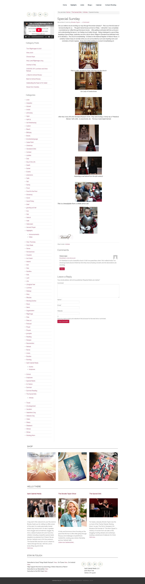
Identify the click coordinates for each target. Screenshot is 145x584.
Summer (29, 387)
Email (59, 305)
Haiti (27, 221)
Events (28, 172)
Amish (28, 109)
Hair (27, 214)
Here (55, 562)
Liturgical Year (30, 284)
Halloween (29, 224)
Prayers (28, 330)
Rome (28, 350)
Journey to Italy (31, 64)
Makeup (28, 291)
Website (60, 311)
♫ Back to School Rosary (34, 75)
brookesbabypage (32, 139)
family (28, 185)
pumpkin (29, 333)
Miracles (28, 297)
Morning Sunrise (31, 301)
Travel (28, 403)
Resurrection (30, 343)
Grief (27, 204)
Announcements (34, 234)
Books (28, 136)
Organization (30, 310)
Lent (27, 278)
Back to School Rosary (33, 79)
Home (28, 248)
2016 (27, 100)
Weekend (29, 425)
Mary (27, 294)
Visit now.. (30, 548)
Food (28, 188)
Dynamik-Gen (65, 580)
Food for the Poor (31, 191)
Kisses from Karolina (32, 87)
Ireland (28, 261)
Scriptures (32, 369)
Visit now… (92, 537)
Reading (28, 337)
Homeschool (30, 252)
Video (30, 237)
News (28, 307)
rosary (28, 353)
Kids (27, 274)
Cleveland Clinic (31, 149)
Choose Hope (30, 56)
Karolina (28, 271)
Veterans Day (30, 416)
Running (28, 359)
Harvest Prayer (30, 227)
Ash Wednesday (31, 122)
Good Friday (30, 201)
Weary (28, 422)
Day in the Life (30, 162)
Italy (27, 268)
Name (59, 299)
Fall (27, 181)
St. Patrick (29, 384)
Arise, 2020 (29, 52)
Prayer (28, 327)
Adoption (29, 103)
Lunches (29, 288)
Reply (62, 268)
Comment (60, 283)
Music (28, 304)
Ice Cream (29, 258)
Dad (27, 158)
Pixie (27, 317)
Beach (28, 129)
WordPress (86, 580)
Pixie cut (28, 320)
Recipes (28, 340)
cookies (28, 155)
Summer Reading (31, 390)
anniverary (29, 113)
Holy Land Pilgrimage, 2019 (34, 60)
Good (28, 198)
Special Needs (30, 381)
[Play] (26, 37)
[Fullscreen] (52, 37)
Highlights (29, 230)
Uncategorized (30, 406)
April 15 (28, 119)
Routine (28, 356)
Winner (28, 429)
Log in (91, 580)
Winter (28, 432)
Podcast (29, 323)
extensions (29, 175)
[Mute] (49, 37)
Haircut (28, 217)
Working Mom (30, 435)
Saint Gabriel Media (32, 363)
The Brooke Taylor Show (67, 494)
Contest (28, 152)
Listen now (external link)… (66, 542)
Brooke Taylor (39, 5)
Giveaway (29, 194)
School (28, 374)
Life (27, 281)
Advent (28, 106)
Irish (27, 265)
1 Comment (85, 22)
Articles (67, 244)
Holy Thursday (30, 242)
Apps (28, 116)
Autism (28, 126)
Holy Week (29, 245)
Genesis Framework (76, 580)
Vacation (29, 409)
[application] (39, 30)
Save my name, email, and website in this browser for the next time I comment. (81, 318)
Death (28, 165)
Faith (27, 178)
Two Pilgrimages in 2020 (34, 48)
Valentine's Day (31, 412)
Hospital (29, 255)
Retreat (28, 346)
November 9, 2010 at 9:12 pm (67, 258)
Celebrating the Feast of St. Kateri (36, 83)
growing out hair (31, 207)
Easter (28, 168)
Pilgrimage (29, 314)
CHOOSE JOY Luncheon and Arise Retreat (36, 70)
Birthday (29, 132)
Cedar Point (30, 142)
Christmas (29, 145)
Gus (27, 211)
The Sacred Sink (31, 394)
